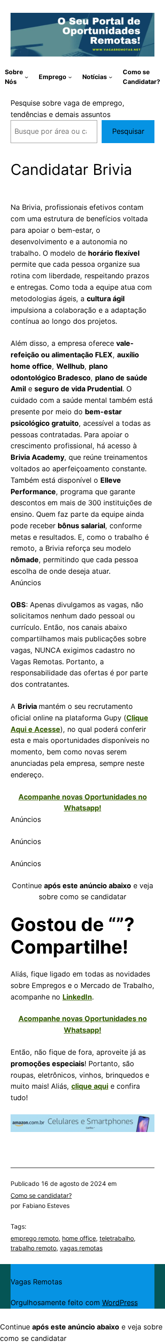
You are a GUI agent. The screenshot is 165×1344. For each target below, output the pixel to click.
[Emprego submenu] (70, 77)
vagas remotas (81, 1248)
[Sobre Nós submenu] (26, 77)
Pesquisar (128, 131)
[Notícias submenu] (110, 77)
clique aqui (89, 1086)
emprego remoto (35, 1238)
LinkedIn (77, 996)
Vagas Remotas (36, 1281)
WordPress (120, 1302)
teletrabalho (116, 1238)
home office (79, 1238)
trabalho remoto (33, 1248)
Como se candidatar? (41, 1195)
